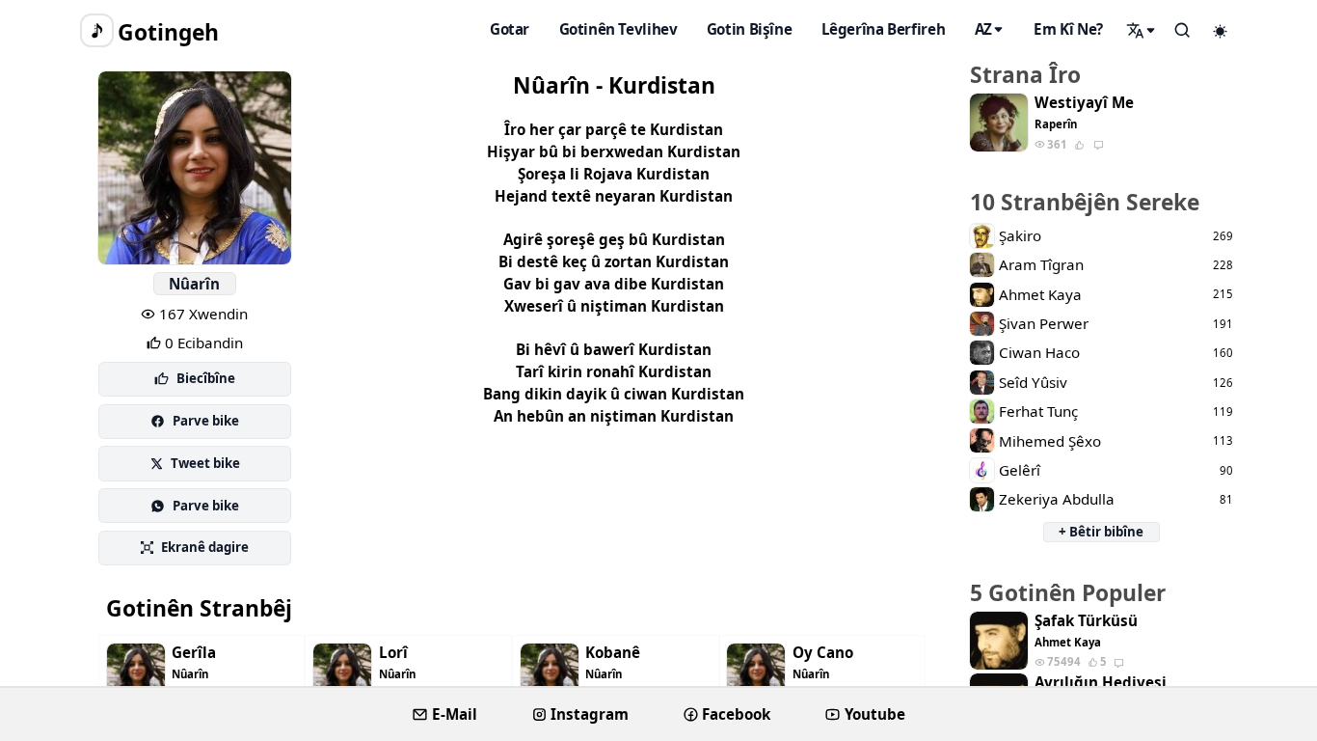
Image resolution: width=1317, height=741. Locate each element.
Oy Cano (823, 653)
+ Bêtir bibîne (1101, 531)
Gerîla (194, 653)
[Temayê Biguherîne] (1220, 30)
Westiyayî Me (1084, 103)
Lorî (393, 653)
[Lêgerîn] (1141, 30)
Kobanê (612, 653)
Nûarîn (194, 283)
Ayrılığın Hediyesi (1101, 682)
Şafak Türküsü (1086, 621)
